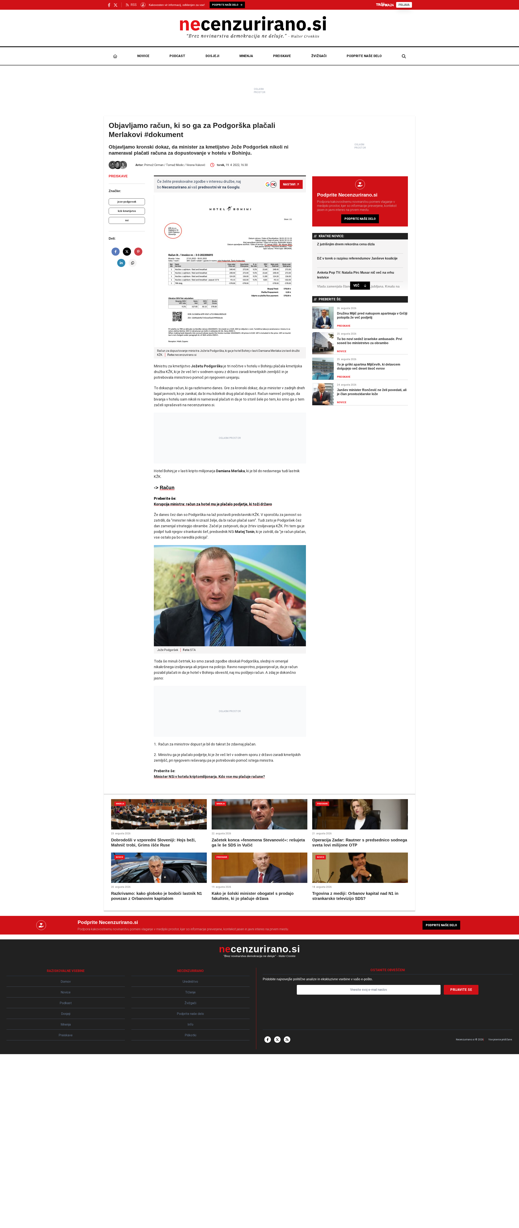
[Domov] (115, 56)
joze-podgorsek (126, 201)
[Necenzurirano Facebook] (109, 5)
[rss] (287, 1039)
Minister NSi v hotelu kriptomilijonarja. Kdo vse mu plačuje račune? (209, 776)
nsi (127, 220)
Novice (143, 56)
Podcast (177, 56)
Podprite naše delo (364, 56)
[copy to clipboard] (133, 263)
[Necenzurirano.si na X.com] (116, 5)
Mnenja (246, 56)
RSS (134, 5)
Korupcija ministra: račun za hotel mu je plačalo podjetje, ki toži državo (213, 504)
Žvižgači (319, 56)
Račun (167, 487)
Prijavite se (461, 990)
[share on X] (127, 252)
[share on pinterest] (138, 252)
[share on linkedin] (121, 263)
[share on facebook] (116, 252)
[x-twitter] (277, 1039)
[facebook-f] (267, 1039)
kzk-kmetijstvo (127, 211)
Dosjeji (212, 56)
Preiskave (282, 56)
